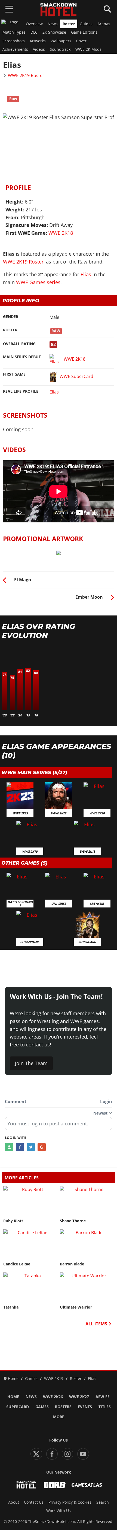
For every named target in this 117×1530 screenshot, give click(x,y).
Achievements (15, 49)
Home (13, 1396)
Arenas (103, 23)
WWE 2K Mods (88, 49)
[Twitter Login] (31, 1147)
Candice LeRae (16, 1264)
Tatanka (11, 1307)
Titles (104, 1406)
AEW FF (103, 1396)
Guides (86, 23)
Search (102, 1502)
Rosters (63, 1406)
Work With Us (58, 1510)
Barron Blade (72, 1264)
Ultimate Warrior (76, 1307)
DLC (34, 32)
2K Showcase (54, 32)
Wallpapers (61, 41)
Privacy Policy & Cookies (69, 1502)
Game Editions (84, 32)
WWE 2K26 (53, 1396)
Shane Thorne (73, 1220)
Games (42, 1406)
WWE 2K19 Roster (26, 75)
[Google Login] (42, 1147)
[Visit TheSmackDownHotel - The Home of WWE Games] (26, 1485)
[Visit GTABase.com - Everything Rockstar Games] (54, 1485)
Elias (86, 274)
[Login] (9, 1147)
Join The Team (31, 1063)
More (58, 1416)
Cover (81, 41)
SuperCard (17, 1406)
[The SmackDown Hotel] (58, 10)
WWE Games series (38, 282)
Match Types (14, 32)
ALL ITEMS (96, 1324)
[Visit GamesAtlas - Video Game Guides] (86, 1485)
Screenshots (13, 41)
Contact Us (34, 1502)
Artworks (38, 41)
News (53, 23)
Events (85, 1406)
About (13, 1502)
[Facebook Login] (20, 1147)
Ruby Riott (13, 1220)
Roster (69, 23)
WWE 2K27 (79, 1396)
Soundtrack (60, 49)
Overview (34, 23)
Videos (39, 49)
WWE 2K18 (60, 233)
